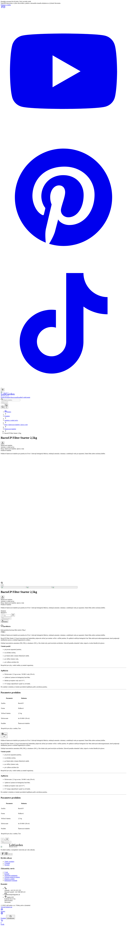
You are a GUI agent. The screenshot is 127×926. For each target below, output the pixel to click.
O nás (23, 397)
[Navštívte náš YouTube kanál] (9, 854)
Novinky (7, 865)
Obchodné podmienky (11, 875)
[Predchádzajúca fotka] (1, 585)
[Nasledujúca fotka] (3, 585)
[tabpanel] (63, 682)
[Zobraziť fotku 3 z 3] (64, 587)
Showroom (14, 397)
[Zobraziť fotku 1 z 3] (13, 587)
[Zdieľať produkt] (2, 443)
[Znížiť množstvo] (2, 615)
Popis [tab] (3, 632)
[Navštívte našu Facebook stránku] (2, 853)
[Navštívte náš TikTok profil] (12, 854)
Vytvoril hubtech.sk (6, 907)
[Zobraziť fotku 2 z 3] (39, 587)
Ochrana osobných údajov (12, 877)
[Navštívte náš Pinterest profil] (10, 854)
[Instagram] (4, 7)
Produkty (8, 397)
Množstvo (4, 612)
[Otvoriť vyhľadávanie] (2, 407)
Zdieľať (6, 621)
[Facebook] (2, 7)
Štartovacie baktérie (10, 429)
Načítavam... (7, 618)
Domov (3, 397)
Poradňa (19, 397)
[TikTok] (63, 385)
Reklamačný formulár (10, 880)
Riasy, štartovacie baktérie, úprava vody (16, 424)
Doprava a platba (6, 5)
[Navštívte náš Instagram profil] (6, 853)
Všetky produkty (9, 861)
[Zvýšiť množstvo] (13, 615)
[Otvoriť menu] (2, 389)
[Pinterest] (63, 259)
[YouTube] (63, 133)
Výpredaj (7, 863)
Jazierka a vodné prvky (11, 420)
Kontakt (27, 397)
